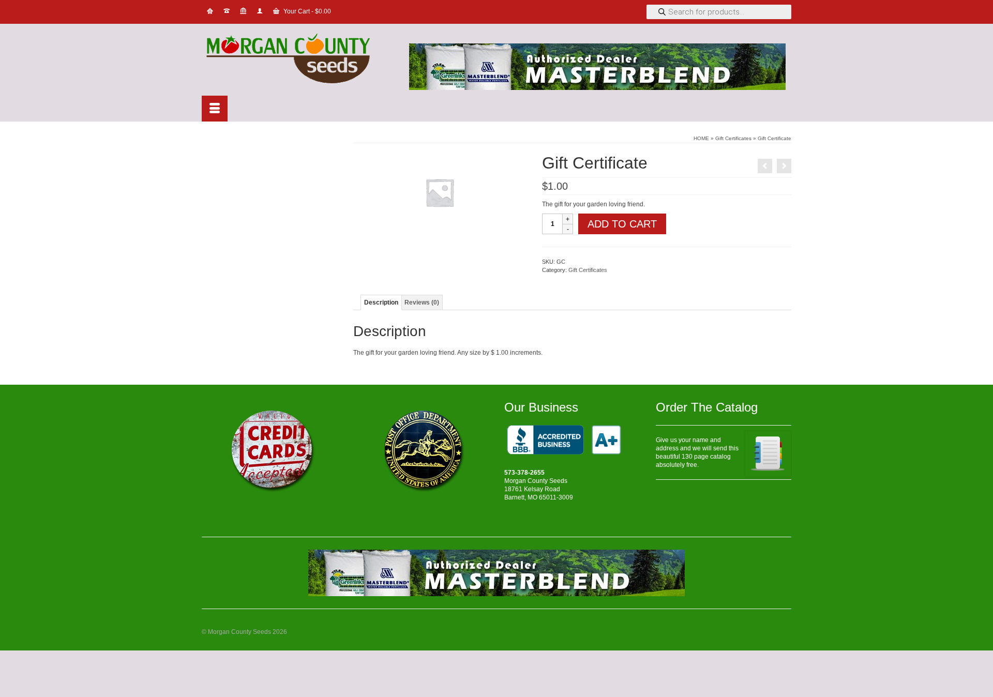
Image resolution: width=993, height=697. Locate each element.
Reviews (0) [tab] (421, 302)
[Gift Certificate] (765, 166)
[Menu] (215, 109)
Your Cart (306, 11)
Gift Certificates (587, 270)
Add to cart (622, 224)
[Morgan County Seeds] (295, 60)
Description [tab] (381, 302)
